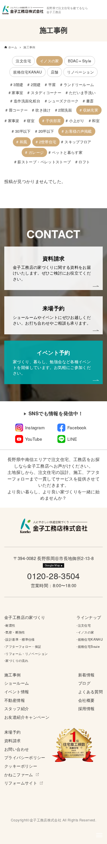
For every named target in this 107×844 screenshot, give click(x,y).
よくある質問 (90, 691)
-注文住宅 (83, 625)
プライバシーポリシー (24, 757)
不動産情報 (14, 700)
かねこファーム (18, 774)
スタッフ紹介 (16, 708)
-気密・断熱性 (14, 632)
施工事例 (12, 675)
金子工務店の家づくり (24, 617)
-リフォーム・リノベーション (26, 653)
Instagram (35, 427)
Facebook (76, 427)
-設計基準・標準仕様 (19, 639)
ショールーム (16, 683)
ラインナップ (88, 617)
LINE (72, 439)
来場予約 (12, 732)
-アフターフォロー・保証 (22, 646)
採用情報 (86, 708)
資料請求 (12, 740)
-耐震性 (9, 625)
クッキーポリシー (20, 766)
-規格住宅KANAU (89, 639)
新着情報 (86, 675)
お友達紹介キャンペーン (26, 717)
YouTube (33, 439)
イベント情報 (16, 691)
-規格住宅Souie (88, 646)
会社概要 (86, 700)
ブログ (84, 683)
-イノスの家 (85, 632)
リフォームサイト (20, 783)
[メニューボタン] (99, 835)
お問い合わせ (16, 749)
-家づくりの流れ (16, 660)
